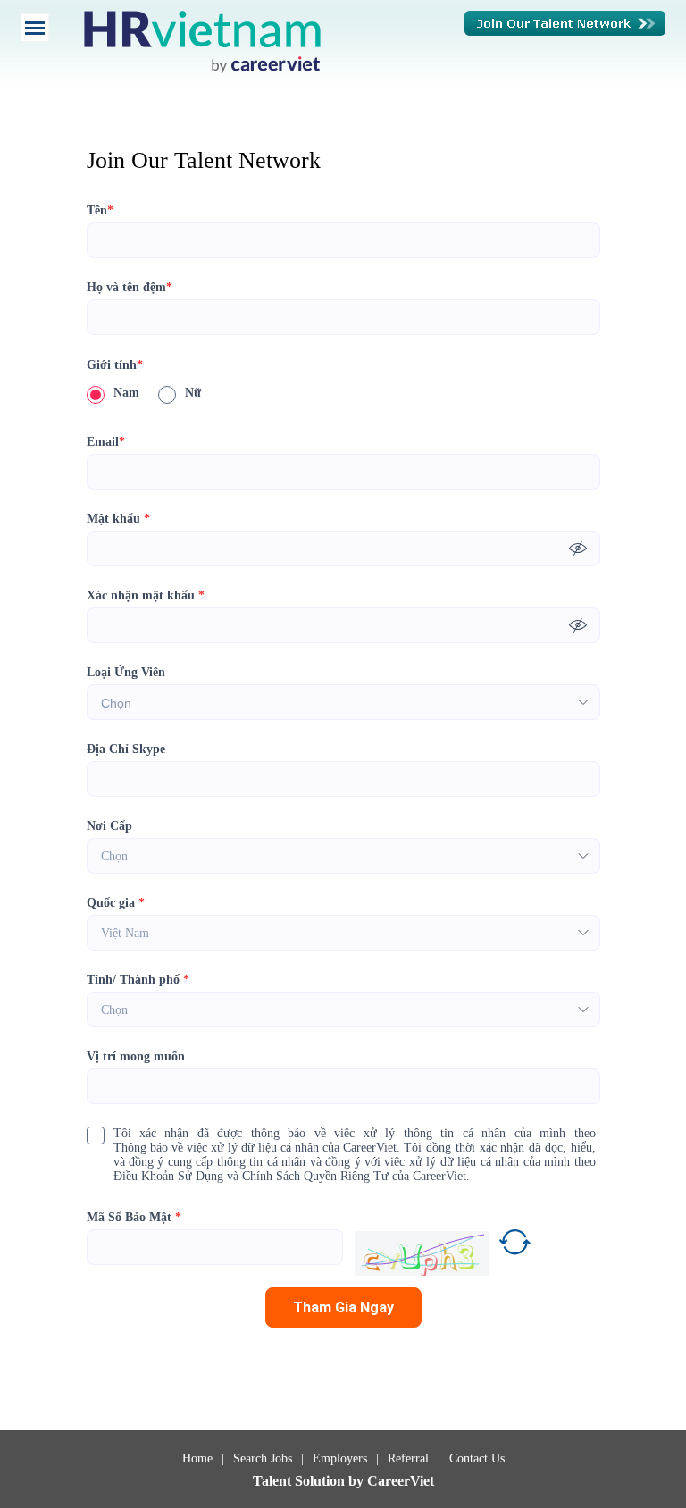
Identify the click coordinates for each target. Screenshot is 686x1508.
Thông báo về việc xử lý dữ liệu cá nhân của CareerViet (255, 1147)
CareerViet (400, 1481)
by (357, 1481)
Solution (321, 1481)
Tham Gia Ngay (343, 1307)
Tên (100, 210)
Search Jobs (262, 1458)
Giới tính (115, 365)
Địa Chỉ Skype (126, 749)
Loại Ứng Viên (126, 672)
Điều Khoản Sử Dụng (168, 1176)
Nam (126, 392)
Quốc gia (116, 902)
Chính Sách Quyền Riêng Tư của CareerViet (354, 1176)
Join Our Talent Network (564, 23)
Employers (340, 1458)
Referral (408, 1458)
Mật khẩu (118, 518)
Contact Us (477, 1458)
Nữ (193, 392)
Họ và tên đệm (129, 287)
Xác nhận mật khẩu (146, 595)
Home (197, 1458)
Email (106, 441)
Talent (274, 1481)
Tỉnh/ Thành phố (138, 979)
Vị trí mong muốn (136, 1056)
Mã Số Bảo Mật (134, 1217)
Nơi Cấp (109, 826)
